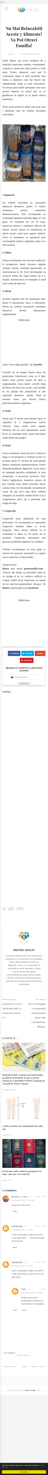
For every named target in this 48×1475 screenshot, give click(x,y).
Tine (23, 1289)
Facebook (33, 588)
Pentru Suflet (30, 1390)
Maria (5, 569)
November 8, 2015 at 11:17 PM (22, 1230)
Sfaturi (20, 908)
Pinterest (28, 660)
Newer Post (38, 1366)
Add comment (9, 1353)
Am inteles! (24, 1472)
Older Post (10, 1366)
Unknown (17, 1226)
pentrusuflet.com (33, 569)
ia (24, 22)
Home (24, 1366)
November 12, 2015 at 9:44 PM (32, 1293)
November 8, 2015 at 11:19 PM (22, 1266)
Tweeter (28, 653)
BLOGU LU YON (19, 1197)
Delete (37, 1196)
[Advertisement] (24, 341)
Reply (43, 1196)
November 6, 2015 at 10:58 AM (23, 1200)
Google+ (40, 653)
